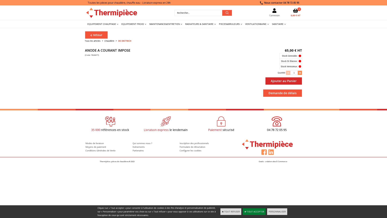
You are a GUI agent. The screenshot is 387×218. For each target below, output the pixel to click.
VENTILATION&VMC (256, 23)
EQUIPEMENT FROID (132, 23)
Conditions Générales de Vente (100, 150)
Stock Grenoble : (290, 55)
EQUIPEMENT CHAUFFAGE (101, 23)
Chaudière (109, 40)
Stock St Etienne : (289, 61)
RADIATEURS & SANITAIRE (199, 23)
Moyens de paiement (95, 146)
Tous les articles (93, 40)
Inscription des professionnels (194, 143)
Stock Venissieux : (289, 66)
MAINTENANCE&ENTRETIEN (164, 23)
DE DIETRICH (124, 40)
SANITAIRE (277, 23)
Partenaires (138, 150)
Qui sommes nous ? (142, 143)
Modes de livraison (94, 143)
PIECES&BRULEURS (229, 23)
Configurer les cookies (190, 150)
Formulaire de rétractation (192, 146)
